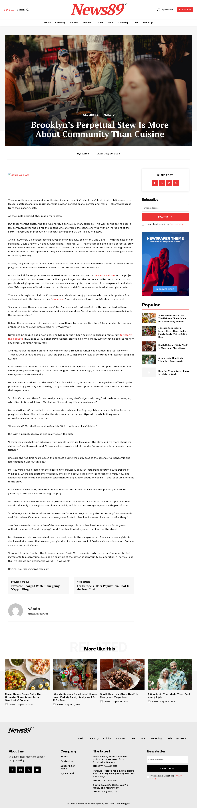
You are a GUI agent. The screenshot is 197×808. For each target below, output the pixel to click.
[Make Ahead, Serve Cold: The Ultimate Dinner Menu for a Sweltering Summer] (149, 318)
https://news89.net (38, 614)
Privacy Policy (176, 224)
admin (85, 153)
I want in (163, 217)
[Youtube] (37, 769)
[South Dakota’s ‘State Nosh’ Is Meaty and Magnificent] (149, 346)
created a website (104, 275)
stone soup (58, 299)
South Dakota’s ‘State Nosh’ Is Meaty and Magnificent (173, 346)
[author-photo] (7, 704)
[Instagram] (20, 769)
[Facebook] (155, 183)
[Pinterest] (169, 183)
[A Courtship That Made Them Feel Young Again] (149, 359)
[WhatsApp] (176, 183)
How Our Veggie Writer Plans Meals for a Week (173, 373)
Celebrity (90, 115)
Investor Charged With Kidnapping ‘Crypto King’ (35, 587)
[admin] (15, 610)
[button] (23, 9)
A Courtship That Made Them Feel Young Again (170, 359)
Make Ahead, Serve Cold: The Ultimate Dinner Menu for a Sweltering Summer (172, 318)
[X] (162, 183)
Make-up (110, 115)
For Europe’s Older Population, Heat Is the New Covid (103, 587)
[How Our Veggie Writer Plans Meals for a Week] (149, 372)
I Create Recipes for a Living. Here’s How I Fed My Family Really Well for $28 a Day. (173, 332)
